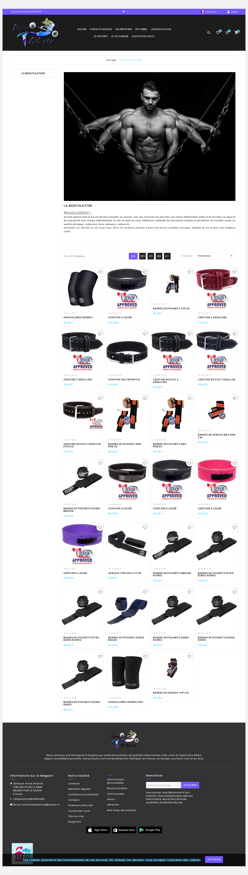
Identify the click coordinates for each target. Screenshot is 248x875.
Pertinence (216, 256)
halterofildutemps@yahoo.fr (41, 804)
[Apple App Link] (98, 829)
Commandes (116, 794)
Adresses (113, 804)
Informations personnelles (115, 781)
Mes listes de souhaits (121, 810)
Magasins (74, 821)
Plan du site (76, 816)
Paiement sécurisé (80, 805)
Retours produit (117, 788)
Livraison (74, 783)
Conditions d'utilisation (83, 794)
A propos (74, 800)
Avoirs (111, 799)
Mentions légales (79, 789)
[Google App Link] (124, 829)
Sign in (234, 11)
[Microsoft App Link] (150, 829)
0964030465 (36, 799)
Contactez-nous (79, 811)
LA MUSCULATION (33, 73)
